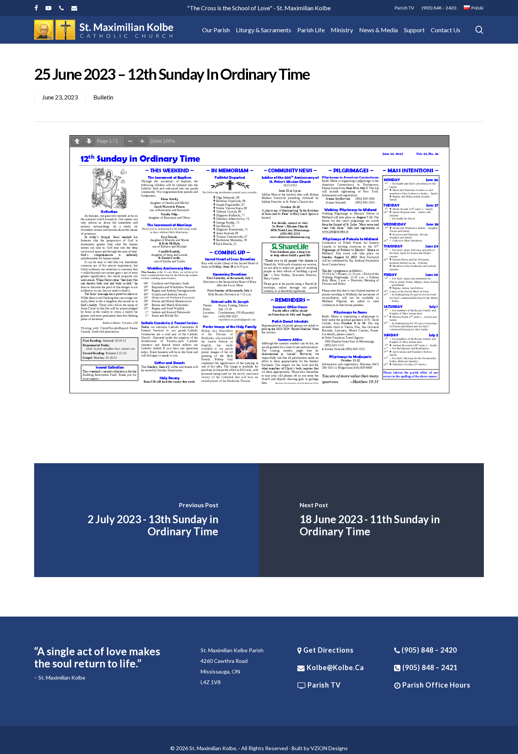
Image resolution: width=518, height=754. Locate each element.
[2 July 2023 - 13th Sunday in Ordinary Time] (146, 520)
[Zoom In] (142, 141)
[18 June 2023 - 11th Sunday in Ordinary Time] (371, 520)
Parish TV (323, 685)
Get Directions (328, 650)
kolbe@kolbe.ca (335, 667)
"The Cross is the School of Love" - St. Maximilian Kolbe (259, 7)
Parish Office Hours (436, 685)
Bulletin (103, 97)
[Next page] (89, 141)
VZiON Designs (329, 748)
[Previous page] (77, 141)
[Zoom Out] (130, 141)
